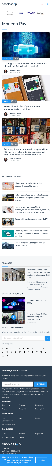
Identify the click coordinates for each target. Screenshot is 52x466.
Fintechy (7, 58)
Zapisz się (41, 384)
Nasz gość (39, 405)
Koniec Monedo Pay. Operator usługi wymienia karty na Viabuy (22, 107)
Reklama (22, 434)
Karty (6, 101)
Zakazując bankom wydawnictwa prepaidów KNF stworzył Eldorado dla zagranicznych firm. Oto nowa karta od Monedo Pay (26, 152)
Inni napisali (39, 409)
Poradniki (22, 409)
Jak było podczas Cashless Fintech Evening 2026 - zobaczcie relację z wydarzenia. (37, 318)
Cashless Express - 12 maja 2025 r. (37, 301)
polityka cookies (21, 462)
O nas (4, 434)
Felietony (22, 405)
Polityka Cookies (8, 437)
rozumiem (41, 460)
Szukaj (37, 418)
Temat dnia (6, 405)
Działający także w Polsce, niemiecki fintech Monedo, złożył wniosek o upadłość (25, 65)
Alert (20, 418)
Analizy (4, 409)
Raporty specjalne (8, 424)
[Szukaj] (48, 4)
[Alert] (42, 4)
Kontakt (22, 437)
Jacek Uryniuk (15, 70)
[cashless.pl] (9, 4)
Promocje (7, 263)
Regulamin (39, 434)
